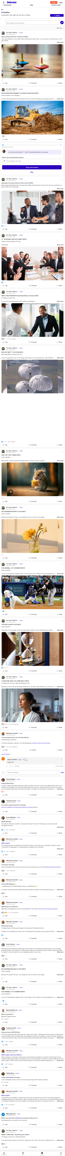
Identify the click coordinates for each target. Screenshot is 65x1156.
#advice (58, 867)
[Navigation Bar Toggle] (3, 2)
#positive (35, 743)
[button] (4, 2)
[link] (5, 83)
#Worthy (27, 909)
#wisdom (47, 743)
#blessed (53, 867)
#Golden (9, 1077)
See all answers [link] (5, 754)
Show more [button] (60, 42)
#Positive (19, 1118)
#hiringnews (48, 909)
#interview (4, 807)
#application (11, 807)
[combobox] (32, 161)
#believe (19, 1055)
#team (30, 807)
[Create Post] (62, 22)
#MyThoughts (5, 843)
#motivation (41, 743)
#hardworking (19, 807)
